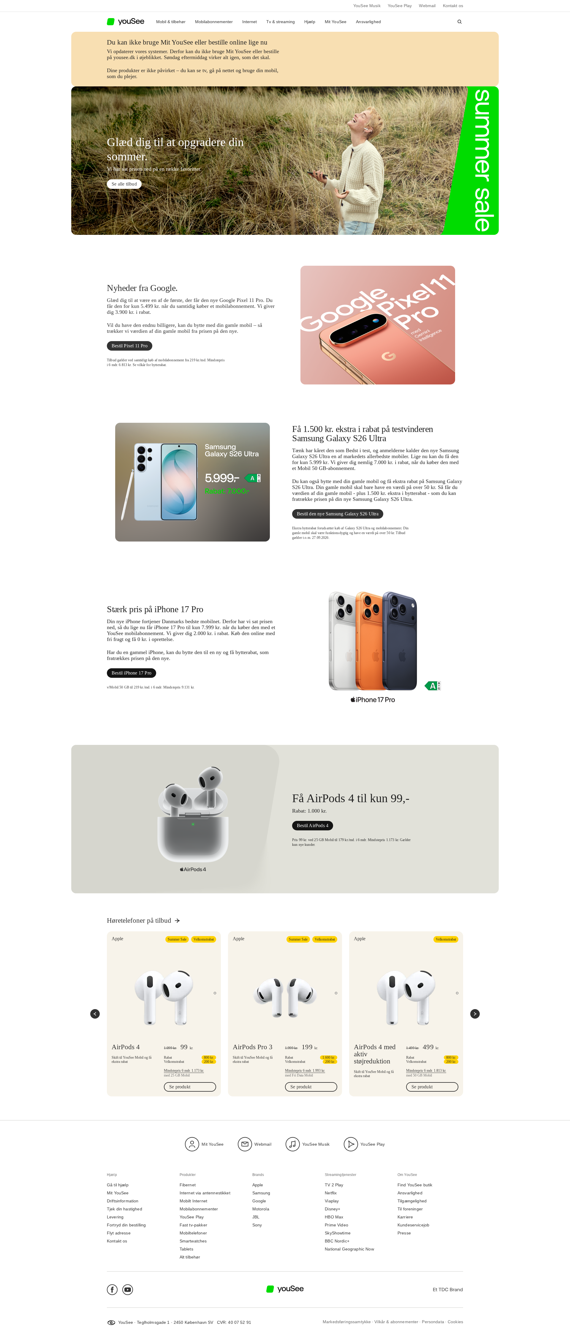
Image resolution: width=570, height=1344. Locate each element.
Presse (404, 1233)
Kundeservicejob (413, 1225)
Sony (257, 1225)
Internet (249, 22)
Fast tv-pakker (193, 1225)
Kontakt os (453, 6)
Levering (115, 1217)
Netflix (331, 1193)
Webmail (427, 6)
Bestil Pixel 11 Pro (130, 345)
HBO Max (334, 1217)
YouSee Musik (367, 6)
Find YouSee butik (415, 1185)
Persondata (433, 1322)
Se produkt (179, 1086)
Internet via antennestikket (205, 1193)
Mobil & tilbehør (171, 22)
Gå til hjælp (118, 1185)
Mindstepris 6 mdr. (184, 1070)
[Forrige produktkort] (95, 1014)
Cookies (455, 1322)
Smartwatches (193, 1241)
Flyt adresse (119, 1233)
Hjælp (309, 21)
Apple (257, 1185)
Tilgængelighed (412, 1201)
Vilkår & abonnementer (396, 1322)
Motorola (260, 1209)
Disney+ (332, 1209)
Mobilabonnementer (214, 22)
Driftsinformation (123, 1201)
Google (259, 1201)
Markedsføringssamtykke (347, 1322)
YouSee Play (400, 6)
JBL (255, 1217)
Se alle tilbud (124, 183)
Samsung (261, 1193)
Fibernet (188, 1185)
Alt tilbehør (190, 1257)
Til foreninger (410, 1209)
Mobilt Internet (193, 1201)
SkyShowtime (338, 1233)
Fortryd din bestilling (126, 1225)
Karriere (405, 1217)
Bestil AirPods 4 (312, 825)
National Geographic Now (349, 1249)
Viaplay (332, 1201)
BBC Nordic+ (337, 1241)
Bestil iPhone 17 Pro (131, 672)
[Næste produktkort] (475, 1014)
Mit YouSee (336, 21)
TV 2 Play (334, 1185)
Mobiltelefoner (193, 1233)
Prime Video (336, 1225)
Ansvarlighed (368, 21)
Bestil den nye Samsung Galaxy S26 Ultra (338, 513)
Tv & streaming (280, 22)
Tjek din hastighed (124, 1209)
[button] (459, 21)
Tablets (186, 1249)
